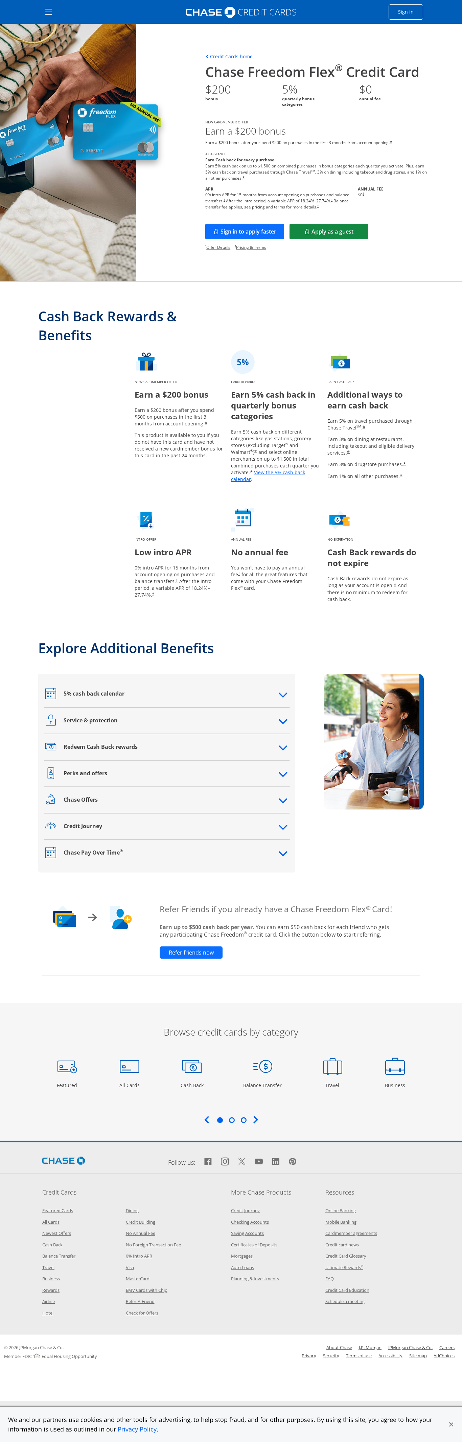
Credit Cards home (231, 57)
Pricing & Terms (251, 247)
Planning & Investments (255, 1279)
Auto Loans (242, 1267)
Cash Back (192, 1085)
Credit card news (342, 1245)
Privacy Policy (137, 1429)
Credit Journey (245, 1210)
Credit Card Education (347, 1290)
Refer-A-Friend (140, 1301)
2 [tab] (231, 1120)
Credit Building (140, 1222)
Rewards (51, 1290)
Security (331, 1356)
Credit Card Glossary (345, 1256)
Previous (206, 1119)
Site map (418, 1356)
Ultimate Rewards (344, 1267)
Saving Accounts (247, 1233)
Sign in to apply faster (252, 233)
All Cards (130, 1085)
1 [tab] (220, 1120)
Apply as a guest (339, 233)
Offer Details (218, 247)
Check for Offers (142, 1313)
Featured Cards (57, 1210)
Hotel (47, 1313)
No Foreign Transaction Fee (153, 1245)
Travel (334, 1085)
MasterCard (137, 1279)
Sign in (410, 11)
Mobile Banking (340, 1222)
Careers (447, 1347)
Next (255, 1119)
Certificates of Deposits (254, 1245)
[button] (451, 1424)
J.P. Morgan (370, 1347)
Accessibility (390, 1356)
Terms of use (359, 1356)
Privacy (309, 1356)
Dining (132, 1210)
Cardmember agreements (351, 1233)
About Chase (339, 1347)
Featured (68, 1085)
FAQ (329, 1279)
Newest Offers (56, 1233)
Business (396, 1085)
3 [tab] (243, 1120)
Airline (48, 1301)
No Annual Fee (140, 1233)
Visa (130, 1267)
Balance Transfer (262, 1085)
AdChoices (444, 1356)
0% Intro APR (139, 1256)
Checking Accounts (250, 1222)
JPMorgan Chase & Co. (410, 1347)
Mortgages (242, 1256)
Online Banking (340, 1210)
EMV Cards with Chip (146, 1290)
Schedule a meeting (345, 1301)
